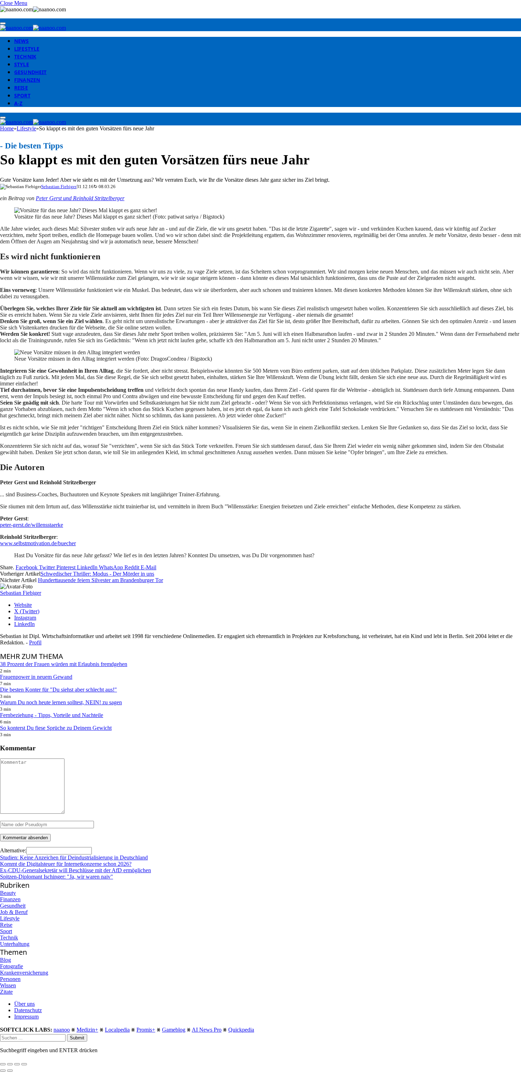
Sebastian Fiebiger (59, 186)
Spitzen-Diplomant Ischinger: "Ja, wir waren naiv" (56, 877)
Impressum (26, 1017)
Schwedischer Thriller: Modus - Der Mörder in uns (97, 574)
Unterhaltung (14, 944)
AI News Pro (207, 1030)
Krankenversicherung (24, 973)
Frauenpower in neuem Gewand (36, 677)
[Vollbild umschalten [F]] (17, 1064)
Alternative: (13, 850)
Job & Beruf (14, 912)
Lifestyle (26, 48)
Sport (22, 95)
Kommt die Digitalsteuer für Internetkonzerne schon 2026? (65, 864)
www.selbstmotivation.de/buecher (38, 543)
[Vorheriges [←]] (3, 1071)
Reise (21, 87)
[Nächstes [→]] (10, 1071)
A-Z (18, 103)
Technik (25, 56)
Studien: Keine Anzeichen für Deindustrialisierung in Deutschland (74, 857)
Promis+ (145, 1030)
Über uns (24, 1004)
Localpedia (117, 1030)
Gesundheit (30, 72)
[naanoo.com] (33, 28)
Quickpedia (241, 1030)
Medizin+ (87, 1030)
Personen (10, 979)
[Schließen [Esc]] (3, 1064)
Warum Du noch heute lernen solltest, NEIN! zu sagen (61, 702)
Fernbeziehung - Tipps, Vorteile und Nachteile (51, 715)
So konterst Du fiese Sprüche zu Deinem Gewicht (56, 728)
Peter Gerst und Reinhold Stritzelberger (80, 198)
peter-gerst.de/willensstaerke (31, 525)
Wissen (8, 985)
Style (21, 64)
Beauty (8, 893)
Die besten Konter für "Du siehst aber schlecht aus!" (58, 690)
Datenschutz (28, 1010)
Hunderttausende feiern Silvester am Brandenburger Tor (100, 580)
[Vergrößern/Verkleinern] (24, 1064)
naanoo (62, 1030)
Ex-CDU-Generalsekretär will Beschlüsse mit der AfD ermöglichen (75, 870)
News (21, 41)
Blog (5, 960)
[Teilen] (10, 1064)
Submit (77, 1037)
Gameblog (173, 1030)
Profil (35, 642)
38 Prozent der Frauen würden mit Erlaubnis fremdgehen (63, 664)
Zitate (6, 992)
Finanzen (27, 80)
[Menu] (3, 23)
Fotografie (11, 966)
